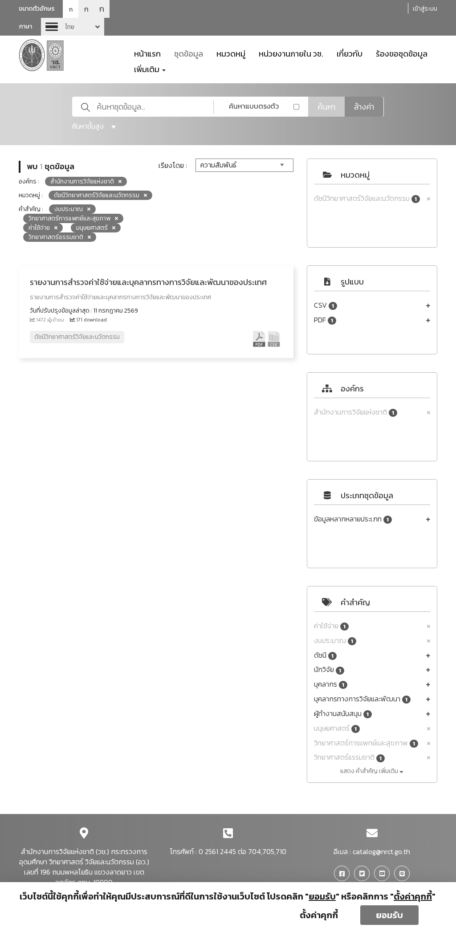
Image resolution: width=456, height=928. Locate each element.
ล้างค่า (364, 107)
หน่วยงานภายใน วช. (291, 53)
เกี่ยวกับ (349, 53)
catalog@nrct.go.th (381, 851)
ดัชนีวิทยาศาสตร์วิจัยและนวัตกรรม (365, 198)
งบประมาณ (333, 640)
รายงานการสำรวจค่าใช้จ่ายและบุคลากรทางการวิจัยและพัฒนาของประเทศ (148, 282)
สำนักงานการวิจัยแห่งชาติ (354, 412)
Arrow (72, 27)
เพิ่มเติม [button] (147, 68)
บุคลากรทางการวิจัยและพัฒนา (360, 699)
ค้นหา (326, 107)
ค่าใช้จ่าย (330, 626)
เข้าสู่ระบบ (425, 8)
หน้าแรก (147, 53)
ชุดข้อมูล (188, 53)
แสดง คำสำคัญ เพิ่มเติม (369, 771)
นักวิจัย (327, 669)
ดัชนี (324, 655)
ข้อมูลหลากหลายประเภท (351, 519)
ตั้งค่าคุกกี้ (319, 915)
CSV (324, 305)
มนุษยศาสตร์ (335, 728)
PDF (323, 320)
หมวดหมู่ (230, 53)
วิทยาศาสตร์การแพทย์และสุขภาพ (364, 743)
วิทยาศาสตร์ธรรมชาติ (348, 757)
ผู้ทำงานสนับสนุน (341, 713)
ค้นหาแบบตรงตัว (254, 106)
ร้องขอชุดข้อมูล (402, 53)
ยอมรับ (389, 915)
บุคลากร (329, 684)
